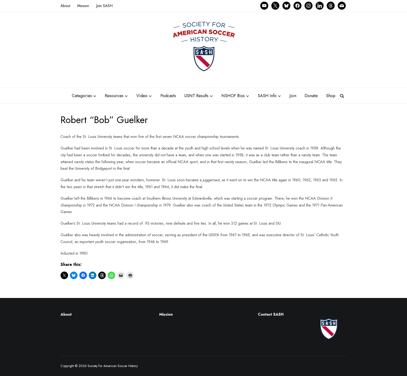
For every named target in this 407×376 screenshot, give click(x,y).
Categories (82, 96)
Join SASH (104, 5)
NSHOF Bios (233, 96)
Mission (83, 5)
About (65, 5)
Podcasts (168, 96)
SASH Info (267, 96)
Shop (330, 96)
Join (292, 96)
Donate (311, 96)
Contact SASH (271, 314)
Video (141, 96)
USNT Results (196, 96)
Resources (114, 96)
